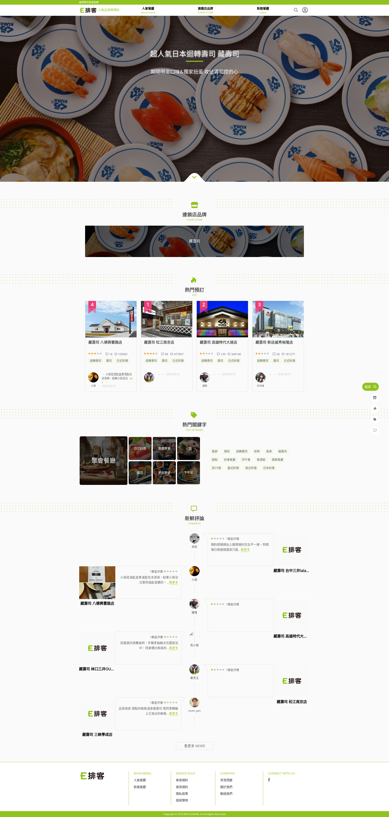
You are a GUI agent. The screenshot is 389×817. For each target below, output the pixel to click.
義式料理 (233, 468)
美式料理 (251, 468)
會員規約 (182, 780)
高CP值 (216, 468)
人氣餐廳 (140, 780)
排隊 (257, 451)
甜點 (215, 459)
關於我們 (226, 787)
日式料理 (122, 360)
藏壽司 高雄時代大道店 (163, 342)
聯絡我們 (226, 794)
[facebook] (269, 780)
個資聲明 (182, 800)
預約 (227, 451)
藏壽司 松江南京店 (103, 342)
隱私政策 (182, 794)
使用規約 (182, 787)
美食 (269, 451)
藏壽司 (282, 451)
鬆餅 (215, 451)
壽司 (109, 360)
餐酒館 (261, 459)
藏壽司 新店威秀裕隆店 (218, 342)
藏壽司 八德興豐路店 (272, 342)
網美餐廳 (277, 459)
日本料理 (269, 468)
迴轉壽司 (95, 360)
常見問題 (226, 780)
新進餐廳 (140, 787)
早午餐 (246, 459)
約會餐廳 (229, 459)
